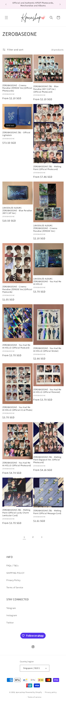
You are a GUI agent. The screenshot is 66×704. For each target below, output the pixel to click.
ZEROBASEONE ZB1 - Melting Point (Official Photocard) (47, 168)
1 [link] (24, 537)
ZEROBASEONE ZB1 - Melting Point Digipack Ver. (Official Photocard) (47, 460)
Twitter (10, 622)
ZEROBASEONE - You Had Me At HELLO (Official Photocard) (16, 464)
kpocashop (20, 692)
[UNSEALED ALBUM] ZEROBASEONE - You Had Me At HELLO (47, 282)
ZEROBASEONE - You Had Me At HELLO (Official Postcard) (16, 346)
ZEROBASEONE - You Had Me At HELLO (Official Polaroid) (47, 391)
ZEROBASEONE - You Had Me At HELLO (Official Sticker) (47, 349)
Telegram (11, 608)
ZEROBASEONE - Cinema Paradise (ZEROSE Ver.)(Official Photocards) (17, 88)
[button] (6, 17)
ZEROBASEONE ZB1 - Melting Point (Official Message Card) (47, 512)
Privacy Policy (13, 580)
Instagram (11, 615)
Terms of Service (14, 587)
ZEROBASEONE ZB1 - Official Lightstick (16, 134)
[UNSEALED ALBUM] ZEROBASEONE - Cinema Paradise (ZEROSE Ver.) (45, 228)
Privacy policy (51, 692)
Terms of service (34, 697)
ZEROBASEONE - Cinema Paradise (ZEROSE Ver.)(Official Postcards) (17, 289)
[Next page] (41, 537)
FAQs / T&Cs (12, 565)
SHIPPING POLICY (15, 572)
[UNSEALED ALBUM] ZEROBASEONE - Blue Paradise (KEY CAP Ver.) (17, 211)
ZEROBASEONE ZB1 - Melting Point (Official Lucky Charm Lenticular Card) (16, 513)
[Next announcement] (60, 4)
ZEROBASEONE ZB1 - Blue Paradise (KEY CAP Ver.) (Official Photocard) (45, 89)
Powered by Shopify (33, 692)
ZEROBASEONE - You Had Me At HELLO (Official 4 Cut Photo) (17, 408)
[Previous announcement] (5, 4)
